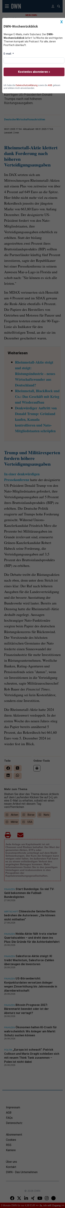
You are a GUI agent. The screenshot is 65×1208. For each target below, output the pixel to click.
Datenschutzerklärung (27, 85)
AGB (50, 85)
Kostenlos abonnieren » (34, 71)
